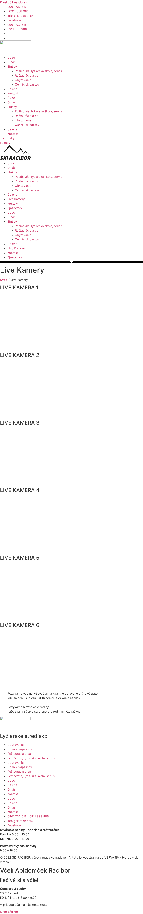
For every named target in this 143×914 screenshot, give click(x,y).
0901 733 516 (17, 816)
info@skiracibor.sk (20, 821)
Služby (12, 66)
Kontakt (12, 93)
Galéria (12, 89)
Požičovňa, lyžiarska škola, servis (38, 71)
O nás (11, 62)
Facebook (14, 825)
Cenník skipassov (27, 84)
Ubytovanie (23, 80)
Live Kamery (16, 199)
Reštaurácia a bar (27, 75)
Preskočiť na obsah (13, 2)
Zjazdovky (14, 208)
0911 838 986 (39, 816)
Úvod (11, 57)
